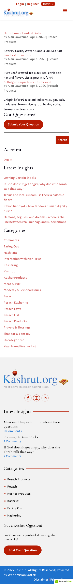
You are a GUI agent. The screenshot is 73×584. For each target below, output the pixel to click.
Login (20, 4)
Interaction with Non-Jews (22, 259)
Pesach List (11, 315)
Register (33, 4)
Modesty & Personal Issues (22, 290)
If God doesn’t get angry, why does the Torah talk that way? (32, 449)
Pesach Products (15, 321)
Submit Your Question (23, 124)
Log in (8, 160)
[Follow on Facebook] (28, 398)
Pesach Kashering (16, 303)
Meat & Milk (12, 284)
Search (62, 140)
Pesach (8, 296)
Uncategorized (14, 340)
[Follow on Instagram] (36, 398)
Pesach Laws (12, 309)
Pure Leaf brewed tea (17, 55)
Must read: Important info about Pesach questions (33, 424)
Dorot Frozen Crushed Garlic (23, 33)
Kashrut (9, 271)
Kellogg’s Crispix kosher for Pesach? (27, 82)
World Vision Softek (22, 575)
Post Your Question (23, 550)
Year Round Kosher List (20, 346)
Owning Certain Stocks (20, 178)
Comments (11, 240)
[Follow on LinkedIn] (45, 398)
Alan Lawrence (18, 37)
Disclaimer (41, 580)
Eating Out (11, 246)
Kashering (11, 265)
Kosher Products (15, 278)
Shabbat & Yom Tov (17, 334)
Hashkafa (10, 253)
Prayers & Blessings (17, 327)
